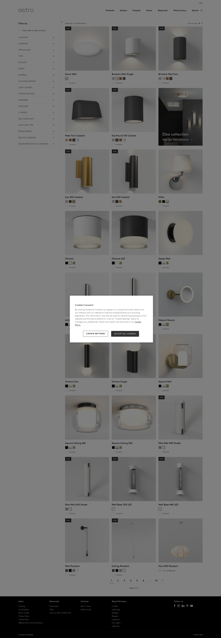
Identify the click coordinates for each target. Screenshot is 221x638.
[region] (111, 319)
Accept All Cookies (125, 334)
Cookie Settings (95, 334)
